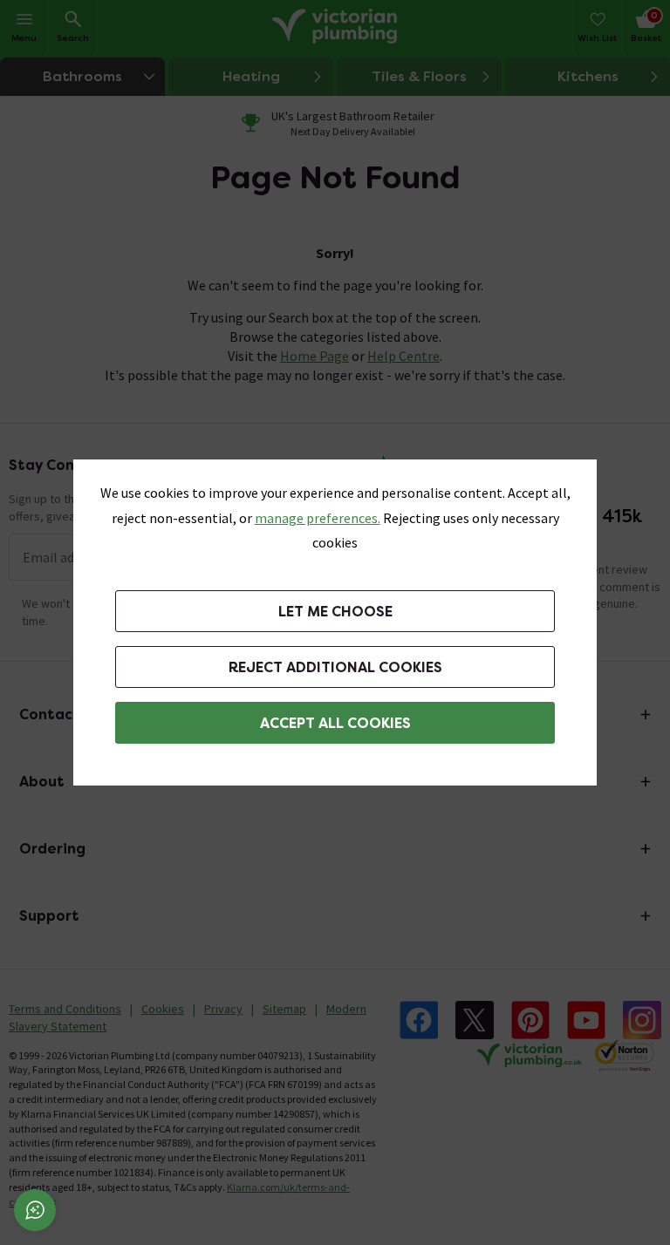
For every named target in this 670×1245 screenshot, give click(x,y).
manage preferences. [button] (317, 518)
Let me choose (335, 611)
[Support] (35, 1210)
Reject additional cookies (335, 667)
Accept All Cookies (335, 723)
